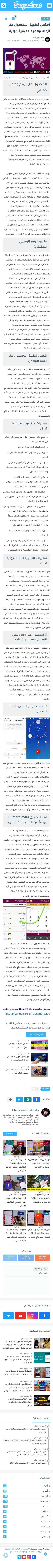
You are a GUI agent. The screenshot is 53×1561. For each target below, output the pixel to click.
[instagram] (32, 1315)
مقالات (26, 1521)
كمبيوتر (26, 1516)
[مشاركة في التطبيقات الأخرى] (10, 1099)
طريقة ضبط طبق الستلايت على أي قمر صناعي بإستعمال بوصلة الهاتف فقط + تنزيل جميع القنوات (17, 1345)
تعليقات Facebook (26, 1258)
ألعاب (26, 1491)
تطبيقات (26, 1501)
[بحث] (3, 5)
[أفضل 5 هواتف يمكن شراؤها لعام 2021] (39, 1045)
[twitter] (8, 1315)
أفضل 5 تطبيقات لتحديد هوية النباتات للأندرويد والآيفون (40, 1198)
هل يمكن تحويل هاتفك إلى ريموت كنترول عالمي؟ (18, 1058)
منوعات (26, 1531)
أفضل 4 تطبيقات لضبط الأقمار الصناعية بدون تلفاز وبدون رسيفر (18, 1373)
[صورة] (42, 1343)
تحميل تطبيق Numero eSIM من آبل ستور (27, 1014)
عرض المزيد (10, 1134)
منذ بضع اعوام (22, 1041)
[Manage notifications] (5, 1555)
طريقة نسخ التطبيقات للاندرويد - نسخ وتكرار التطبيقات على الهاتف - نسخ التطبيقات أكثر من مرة (18, 1388)
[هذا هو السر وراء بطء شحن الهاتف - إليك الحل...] (39, 1071)
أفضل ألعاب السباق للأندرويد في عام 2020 (28, 1463)
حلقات (26, 1506)
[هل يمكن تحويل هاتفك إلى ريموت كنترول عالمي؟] (39, 1058)
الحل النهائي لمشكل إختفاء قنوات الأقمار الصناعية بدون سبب (20, 1402)
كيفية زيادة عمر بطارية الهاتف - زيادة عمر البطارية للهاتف (39, 1163)
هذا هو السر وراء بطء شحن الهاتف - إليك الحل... (17, 1071)
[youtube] (20, 1315)
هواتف (45, 19)
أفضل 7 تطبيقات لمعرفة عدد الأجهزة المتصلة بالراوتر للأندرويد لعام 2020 (18, 1360)
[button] (36, 1099)
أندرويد (26, 1496)
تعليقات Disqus (10, 1258)
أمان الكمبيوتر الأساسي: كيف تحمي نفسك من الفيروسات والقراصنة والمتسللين (26, 1453)
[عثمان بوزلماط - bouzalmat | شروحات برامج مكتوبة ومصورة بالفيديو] (28, 5)
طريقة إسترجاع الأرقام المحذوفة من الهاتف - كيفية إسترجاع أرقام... (39, 1234)
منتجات (26, 1526)
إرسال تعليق (40, 1269)
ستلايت (26, 1511)
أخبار (26, 1485)
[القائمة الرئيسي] (49, 5)
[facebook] (44, 1315)
